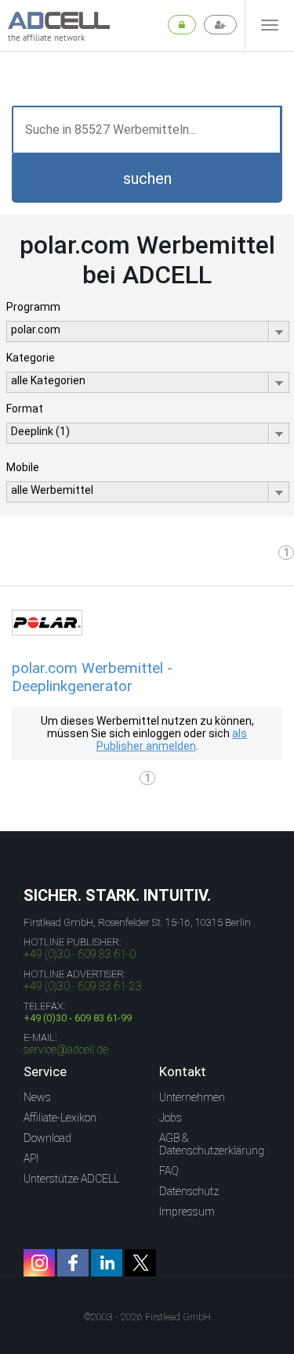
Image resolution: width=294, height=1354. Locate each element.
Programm (33, 307)
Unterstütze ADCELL (71, 1178)
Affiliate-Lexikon (60, 1117)
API (31, 1158)
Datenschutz (189, 1191)
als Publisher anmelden (172, 739)
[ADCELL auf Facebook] (73, 1263)
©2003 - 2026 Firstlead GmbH (147, 1317)
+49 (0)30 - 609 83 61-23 (83, 986)
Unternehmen (192, 1097)
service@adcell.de (66, 1049)
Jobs (170, 1117)
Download (47, 1138)
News (37, 1097)
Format (24, 408)
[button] (147, 178)
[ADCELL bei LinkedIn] (106, 1263)
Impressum (187, 1211)
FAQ (169, 1171)
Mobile (22, 467)
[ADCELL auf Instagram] (39, 1263)
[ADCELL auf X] (140, 1263)
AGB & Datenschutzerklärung (211, 1144)
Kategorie (30, 357)
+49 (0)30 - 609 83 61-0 (80, 954)
